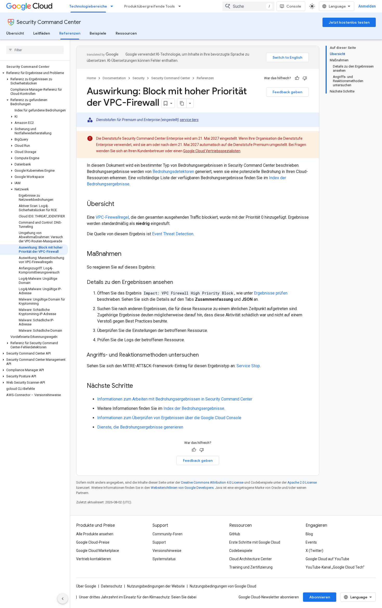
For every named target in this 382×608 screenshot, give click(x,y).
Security (138, 78)
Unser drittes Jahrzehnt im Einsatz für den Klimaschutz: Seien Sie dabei (137, 597)
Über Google (86, 586)
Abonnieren (319, 597)
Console (293, 6)
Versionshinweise (167, 551)
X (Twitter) (314, 551)
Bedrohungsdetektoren (173, 171)
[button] (34, 73)
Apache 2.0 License (302, 482)
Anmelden (367, 6)
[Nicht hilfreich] (305, 78)
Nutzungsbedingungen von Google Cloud (223, 586)
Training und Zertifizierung (251, 567)
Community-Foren (167, 534)
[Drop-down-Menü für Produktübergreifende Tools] (181, 6)
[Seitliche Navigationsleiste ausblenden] (62, 598)
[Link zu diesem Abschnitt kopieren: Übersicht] (119, 204)
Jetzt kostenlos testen (349, 22)
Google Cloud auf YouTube (327, 559)
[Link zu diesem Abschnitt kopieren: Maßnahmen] (126, 254)
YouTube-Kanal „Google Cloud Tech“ (335, 567)
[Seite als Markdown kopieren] (182, 103)
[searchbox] (35, 50)
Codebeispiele (240, 551)
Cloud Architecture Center (250, 559)
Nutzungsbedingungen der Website (156, 586)
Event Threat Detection (172, 233)
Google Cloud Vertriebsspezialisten (211, 151)
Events (311, 542)
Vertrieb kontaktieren (93, 559)
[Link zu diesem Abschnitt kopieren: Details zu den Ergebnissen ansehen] (178, 282)
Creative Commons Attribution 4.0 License (212, 482)
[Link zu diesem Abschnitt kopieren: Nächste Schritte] (138, 386)
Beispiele (98, 33)
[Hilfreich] (297, 78)
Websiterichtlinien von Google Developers (182, 488)
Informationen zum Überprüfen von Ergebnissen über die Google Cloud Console (169, 417)
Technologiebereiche (88, 6)
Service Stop (248, 365)
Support (159, 542)
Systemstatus (164, 559)
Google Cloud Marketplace (97, 551)
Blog (309, 534)
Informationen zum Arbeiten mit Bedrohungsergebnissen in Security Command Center (174, 399)
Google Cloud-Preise (92, 542)
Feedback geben (287, 92)
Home (91, 78)
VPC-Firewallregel (112, 217)
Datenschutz (111, 586)
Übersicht (15, 33)
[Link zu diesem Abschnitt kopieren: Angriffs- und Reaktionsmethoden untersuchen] (204, 355)
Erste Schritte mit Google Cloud (254, 542)
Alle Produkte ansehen (94, 534)
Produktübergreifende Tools (149, 6)
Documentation (114, 78)
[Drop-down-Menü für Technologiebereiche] (113, 6)
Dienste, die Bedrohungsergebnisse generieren (140, 427)
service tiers (189, 120)
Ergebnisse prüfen (270, 293)
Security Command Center (49, 22)
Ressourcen (126, 33)
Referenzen (69, 33)
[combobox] (248, 6)
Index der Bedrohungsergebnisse (193, 408)
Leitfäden (41, 33)
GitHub (234, 534)
